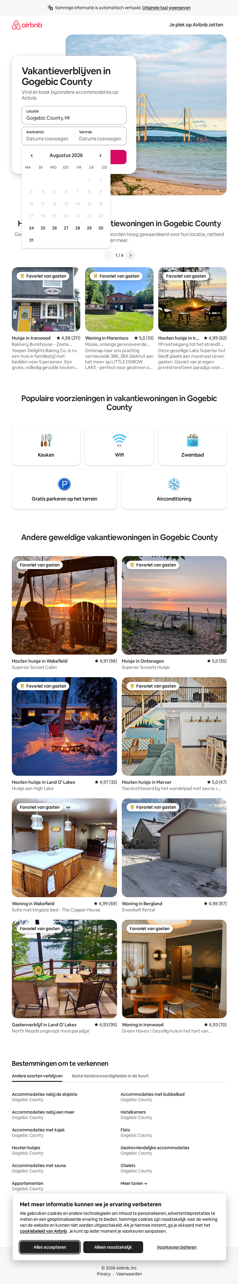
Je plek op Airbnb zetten (196, 25)
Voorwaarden (129, 1274)
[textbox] (47, 138)
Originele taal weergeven (166, 7)
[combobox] (74, 117)
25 (43, 228)
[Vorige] (108, 255)
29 (89, 228)
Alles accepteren (49, 1247)
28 (77, 228)
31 (31, 240)
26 (54, 228)
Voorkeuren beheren (176, 1247)
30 (100, 228)
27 (66, 228)
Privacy (104, 1274)
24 (31, 228)
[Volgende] (130, 255)
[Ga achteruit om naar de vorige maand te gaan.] (32, 155)
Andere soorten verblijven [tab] (37, 1076)
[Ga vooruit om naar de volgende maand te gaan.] (100, 155)
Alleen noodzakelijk (113, 1247)
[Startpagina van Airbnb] (27, 24)
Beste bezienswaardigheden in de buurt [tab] (110, 1076)
